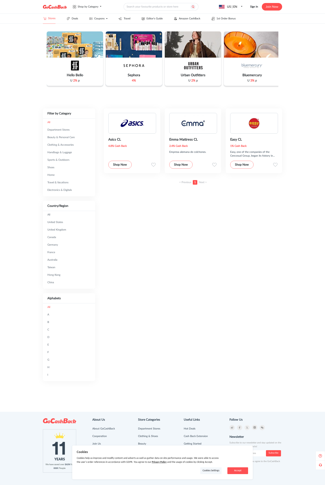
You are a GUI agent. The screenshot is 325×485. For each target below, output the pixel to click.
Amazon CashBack (189, 18)
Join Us (96, 443)
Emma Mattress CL (183, 139)
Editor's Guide (155, 18)
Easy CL (236, 139)
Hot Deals (189, 428)
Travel (127, 18)
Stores (51, 18)
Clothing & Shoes (148, 436)
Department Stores (149, 428)
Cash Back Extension (196, 436)
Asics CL (114, 139)
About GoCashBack (103, 428)
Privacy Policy (159, 462)
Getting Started (192, 443)
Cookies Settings (211, 470)
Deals (75, 18)
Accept (237, 470)
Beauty (142, 443)
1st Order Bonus (226, 18)
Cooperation (99, 436)
